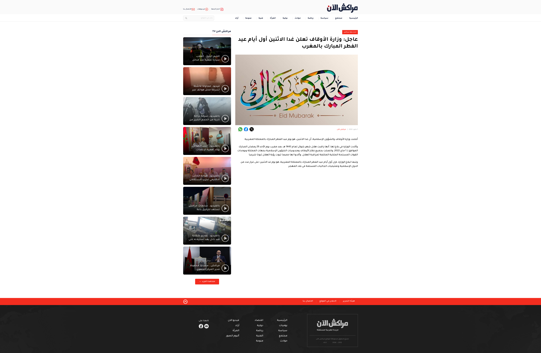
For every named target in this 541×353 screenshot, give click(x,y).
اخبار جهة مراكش (350, 32)
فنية (261, 18)
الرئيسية (353, 18)
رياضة (310, 18)
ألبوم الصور (232, 336)
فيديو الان (233, 320)
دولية (285, 18)
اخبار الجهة (215, 9)
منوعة (248, 18)
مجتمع (338, 18)
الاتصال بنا (187, 9)
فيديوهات (201, 9)
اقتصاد (259, 320)
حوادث (298, 18)
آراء (236, 18)
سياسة (324, 18)
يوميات (283, 325)
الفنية (259, 336)
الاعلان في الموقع (328, 301)
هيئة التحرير (349, 301)
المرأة (273, 18)
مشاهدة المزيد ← (207, 281)
